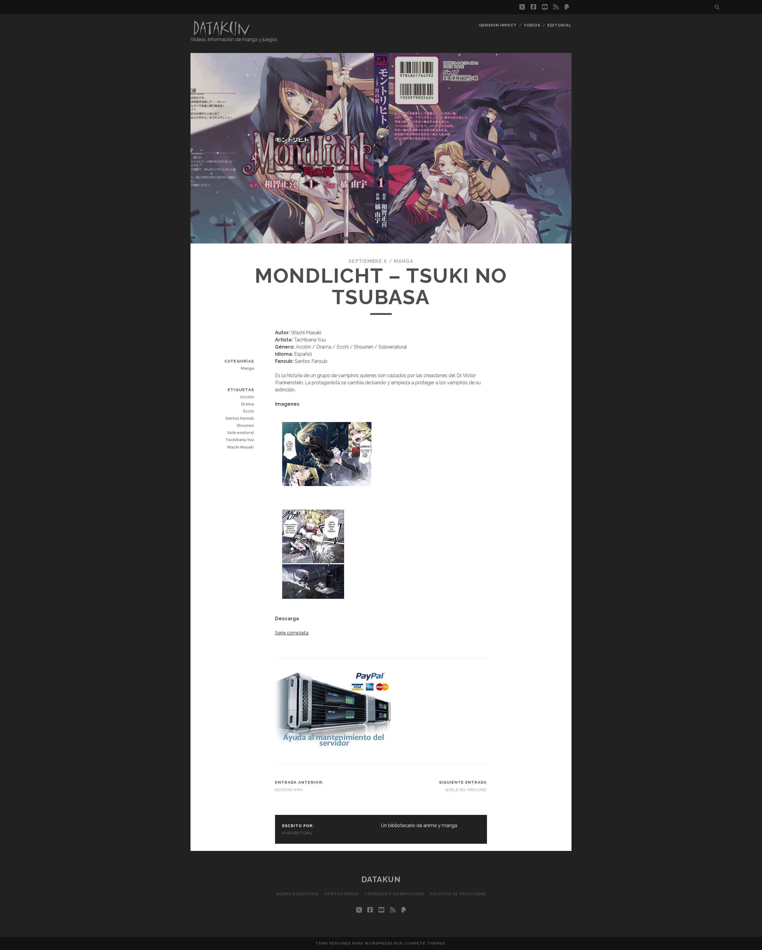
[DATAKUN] (221, 34)
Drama (247, 404)
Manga (403, 261)
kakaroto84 (297, 833)
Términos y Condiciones (394, 894)
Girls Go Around (466, 790)
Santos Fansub (239, 418)
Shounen (245, 425)
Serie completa (291, 633)
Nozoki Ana (289, 790)
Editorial (559, 25)
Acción (247, 397)
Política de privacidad (458, 894)
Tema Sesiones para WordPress (354, 943)
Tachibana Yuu (239, 440)
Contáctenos (341, 894)
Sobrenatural (240, 432)
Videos (532, 25)
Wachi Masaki (240, 447)
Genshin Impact (498, 25)
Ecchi (248, 411)
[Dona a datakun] (333, 746)
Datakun (381, 879)
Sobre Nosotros (297, 894)
